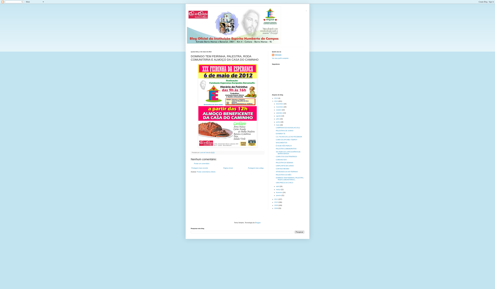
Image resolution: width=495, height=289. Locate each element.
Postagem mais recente (199, 168)
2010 (276, 202)
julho (278, 119)
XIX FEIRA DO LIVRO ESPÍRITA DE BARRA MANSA (288, 153)
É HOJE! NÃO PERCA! (284, 146)
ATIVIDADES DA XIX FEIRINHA (287, 172)
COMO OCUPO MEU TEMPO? (286, 140)
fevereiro (279, 192)
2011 (276, 199)
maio (278, 125)
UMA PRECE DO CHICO (284, 183)
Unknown (278, 55)
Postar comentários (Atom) (206, 172)
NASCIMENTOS (281, 143)
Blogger (258, 223)
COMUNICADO (281, 160)
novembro (280, 107)
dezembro (280, 104)
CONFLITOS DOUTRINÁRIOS (286, 157)
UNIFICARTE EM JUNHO (285, 166)
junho (278, 122)
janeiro (278, 195)
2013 (276, 98)
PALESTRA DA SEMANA (284, 163)
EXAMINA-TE (280, 134)
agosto (278, 116)
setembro (279, 113)
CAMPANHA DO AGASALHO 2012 (288, 128)
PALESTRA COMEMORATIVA (286, 149)
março (278, 189)
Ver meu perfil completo (280, 58)
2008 (276, 208)
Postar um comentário (201, 163)
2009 (276, 205)
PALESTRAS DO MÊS (283, 175)
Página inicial (228, 168)
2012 (276, 101)
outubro (279, 110)
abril (278, 186)
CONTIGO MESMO (282, 169)
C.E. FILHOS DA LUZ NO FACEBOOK (289, 137)
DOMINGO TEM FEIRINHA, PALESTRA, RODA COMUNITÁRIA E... (290, 178)
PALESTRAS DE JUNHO (284, 131)
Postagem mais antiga (256, 168)
